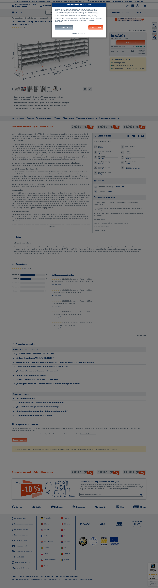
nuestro (86, 9)
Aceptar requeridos (64, 27)
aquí (100, 13)
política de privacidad (60, 20)
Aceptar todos (95, 27)
